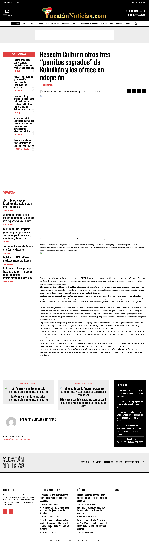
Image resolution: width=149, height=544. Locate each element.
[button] (135, 23)
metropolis (8, 210)
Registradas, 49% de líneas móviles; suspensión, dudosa (17, 259)
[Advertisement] (74, 35)
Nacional (18, 71)
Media (17, 113)
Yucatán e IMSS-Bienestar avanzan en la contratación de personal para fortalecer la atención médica (24, 125)
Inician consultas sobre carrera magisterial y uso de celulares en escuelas (24, 63)
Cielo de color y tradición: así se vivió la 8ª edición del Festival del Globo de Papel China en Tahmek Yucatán (24, 103)
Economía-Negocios (22, 149)
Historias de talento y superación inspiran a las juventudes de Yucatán (23, 82)
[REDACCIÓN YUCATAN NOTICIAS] (42, 91)
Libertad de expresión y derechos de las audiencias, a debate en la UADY (17, 203)
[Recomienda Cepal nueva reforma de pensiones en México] (7, 143)
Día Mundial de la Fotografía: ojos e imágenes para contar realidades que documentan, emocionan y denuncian (17, 233)
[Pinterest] (139, 91)
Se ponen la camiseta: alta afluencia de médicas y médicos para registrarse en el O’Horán (18, 218)
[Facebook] (129, 91)
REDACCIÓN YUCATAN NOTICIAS (64, 92)
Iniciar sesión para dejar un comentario (16, 439)
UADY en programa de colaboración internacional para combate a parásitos (28, 398)
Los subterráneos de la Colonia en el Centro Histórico (18, 248)
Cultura (6, 242)
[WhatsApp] (144, 91)
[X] (134, 91)
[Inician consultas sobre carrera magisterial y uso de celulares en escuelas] (7, 63)
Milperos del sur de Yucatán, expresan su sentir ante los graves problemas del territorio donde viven (83, 403)
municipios (19, 91)
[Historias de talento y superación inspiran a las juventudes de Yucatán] (7, 80)
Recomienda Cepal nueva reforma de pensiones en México (24, 143)
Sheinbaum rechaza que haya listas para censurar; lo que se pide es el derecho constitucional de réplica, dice (18, 273)
